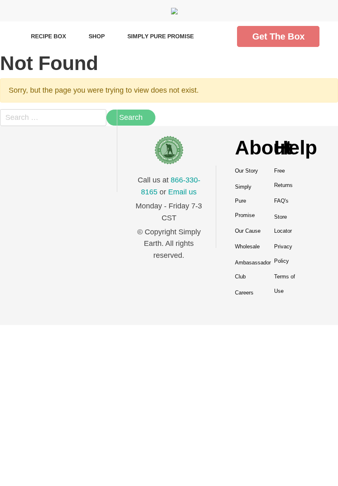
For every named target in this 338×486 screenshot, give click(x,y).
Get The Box (278, 36)
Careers (244, 293)
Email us (182, 192)
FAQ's (281, 201)
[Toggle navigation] (17, 11)
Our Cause (248, 231)
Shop (97, 36)
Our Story (246, 171)
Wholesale (247, 246)
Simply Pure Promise (160, 36)
